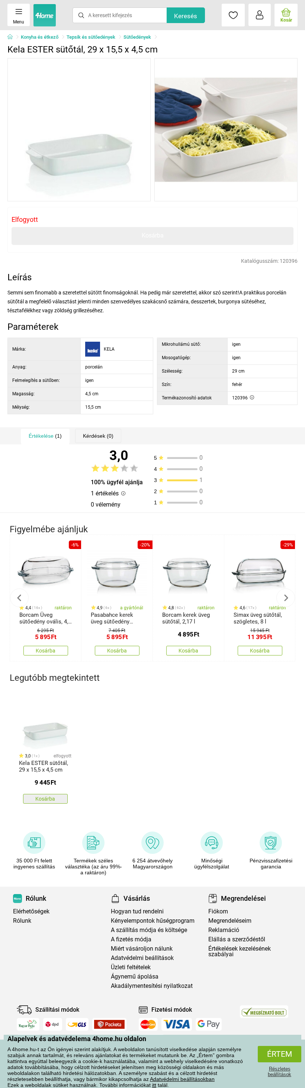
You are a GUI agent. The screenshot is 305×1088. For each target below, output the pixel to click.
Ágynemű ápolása (134, 976)
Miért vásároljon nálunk (142, 948)
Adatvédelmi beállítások (142, 958)
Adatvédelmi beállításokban (182, 1079)
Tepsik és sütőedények (91, 37)
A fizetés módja (131, 939)
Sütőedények (137, 37)
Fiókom (218, 911)
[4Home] (12, 37)
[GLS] (77, 1024)
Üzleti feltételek (131, 967)
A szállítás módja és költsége (149, 930)
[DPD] (52, 1024)
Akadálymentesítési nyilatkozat (152, 986)
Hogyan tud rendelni (137, 911)
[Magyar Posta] (28, 1024)
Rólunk (22, 920)
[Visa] (176, 1024)
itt (154, 1085)
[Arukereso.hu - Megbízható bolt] (264, 1011)
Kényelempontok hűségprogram (153, 920)
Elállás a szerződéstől (236, 939)
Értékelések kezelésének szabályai (239, 951)
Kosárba (153, 235)
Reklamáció (223, 930)
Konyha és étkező (39, 37)
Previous (19, 597)
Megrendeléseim (229, 920)
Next (285, 597)
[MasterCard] (148, 1024)
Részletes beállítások (279, 1071)
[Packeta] (109, 1024)
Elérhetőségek (31, 911)
